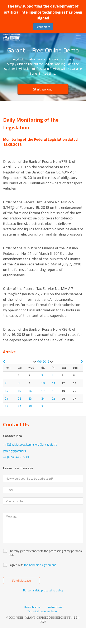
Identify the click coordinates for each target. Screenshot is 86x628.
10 (43, 383)
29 (19, 406)
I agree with (16, 565)
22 (19, 398)
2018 (46, 361)
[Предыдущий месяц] (4, 361)
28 (6, 406)
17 (43, 391)
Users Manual (32, 607)
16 (30, 391)
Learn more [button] (43, 26)
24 (43, 398)
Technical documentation (43, 611)
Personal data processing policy (43, 590)
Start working (43, 89)
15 (19, 391)
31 (43, 406)
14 (6, 391)
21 (6, 398)
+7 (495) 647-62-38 (16, 457)
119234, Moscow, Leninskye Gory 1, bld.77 (30, 444)
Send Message (21, 580)
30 (30, 406)
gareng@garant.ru (14, 450)
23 (30, 398)
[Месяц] (34, 361)
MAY (39, 361)
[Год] (51, 361)
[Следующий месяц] (82, 361)
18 (53, 391)
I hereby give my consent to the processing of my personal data (45, 553)
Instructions (55, 607)
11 (53, 383)
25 (53, 398)
